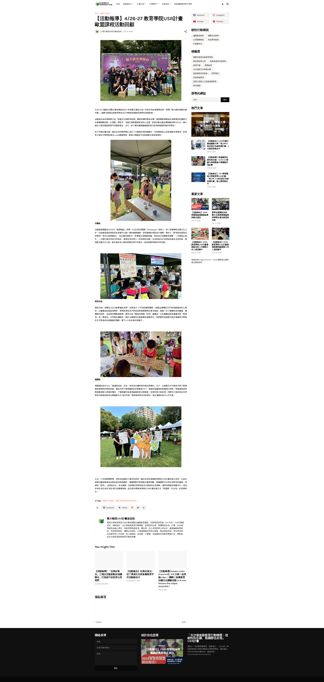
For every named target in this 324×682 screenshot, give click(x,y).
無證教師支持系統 (200, 73)
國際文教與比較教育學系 (126, 501)
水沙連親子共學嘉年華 (202, 69)
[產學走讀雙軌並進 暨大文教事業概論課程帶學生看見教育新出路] (220, 204)
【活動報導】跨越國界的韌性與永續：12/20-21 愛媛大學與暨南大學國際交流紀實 (217, 161)
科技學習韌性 (213, 40)
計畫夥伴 (153, 4)
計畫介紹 (140, 4)
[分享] (185, 31)
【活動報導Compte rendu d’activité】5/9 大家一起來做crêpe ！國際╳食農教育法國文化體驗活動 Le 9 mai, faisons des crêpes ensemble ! (172, 579)
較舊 (183, 622)
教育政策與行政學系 (218, 61)
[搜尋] (227, 4)
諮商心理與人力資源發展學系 (204, 81)
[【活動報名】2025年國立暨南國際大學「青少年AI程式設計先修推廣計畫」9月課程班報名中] (198, 144)
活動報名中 (127, 4)
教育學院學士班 (199, 61)
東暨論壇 (208, 65)
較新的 (99, 622)
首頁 (118, 4)
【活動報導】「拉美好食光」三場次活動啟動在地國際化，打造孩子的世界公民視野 (108, 576)
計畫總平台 (197, 44)
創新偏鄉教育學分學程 (183, 4)
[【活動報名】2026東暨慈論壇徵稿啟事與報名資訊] (200, 204)
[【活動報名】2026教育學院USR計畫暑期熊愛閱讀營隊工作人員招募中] (220, 234)
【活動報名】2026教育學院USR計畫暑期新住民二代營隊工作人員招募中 (199, 246)
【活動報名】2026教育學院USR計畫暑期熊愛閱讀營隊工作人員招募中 (220, 246)
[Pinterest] (132, 507)
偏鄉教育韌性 (198, 36)
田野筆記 (215, 73)
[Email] (137, 507)
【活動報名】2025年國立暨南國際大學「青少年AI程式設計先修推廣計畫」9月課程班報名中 (218, 145)
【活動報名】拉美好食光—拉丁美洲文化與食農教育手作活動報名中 (140, 574)
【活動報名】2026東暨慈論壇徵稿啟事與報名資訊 (199, 215)
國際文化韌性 (105, 13)
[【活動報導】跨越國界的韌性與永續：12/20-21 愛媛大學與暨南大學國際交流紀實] (198, 161)
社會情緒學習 (198, 77)
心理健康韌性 (198, 40)
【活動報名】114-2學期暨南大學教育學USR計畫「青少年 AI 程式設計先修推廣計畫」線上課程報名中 (218, 178)
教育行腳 (196, 65)
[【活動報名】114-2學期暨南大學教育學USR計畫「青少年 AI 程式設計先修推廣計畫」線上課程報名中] (198, 177)
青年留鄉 (196, 86)
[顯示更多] (143, 507)
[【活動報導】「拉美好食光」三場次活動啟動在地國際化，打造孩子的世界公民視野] (109, 560)
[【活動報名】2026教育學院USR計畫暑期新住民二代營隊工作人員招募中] (200, 234)
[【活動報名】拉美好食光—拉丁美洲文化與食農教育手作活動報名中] (141, 560)
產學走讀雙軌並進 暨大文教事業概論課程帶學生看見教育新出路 (220, 216)
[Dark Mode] (223, 4)
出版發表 (165, 4)
